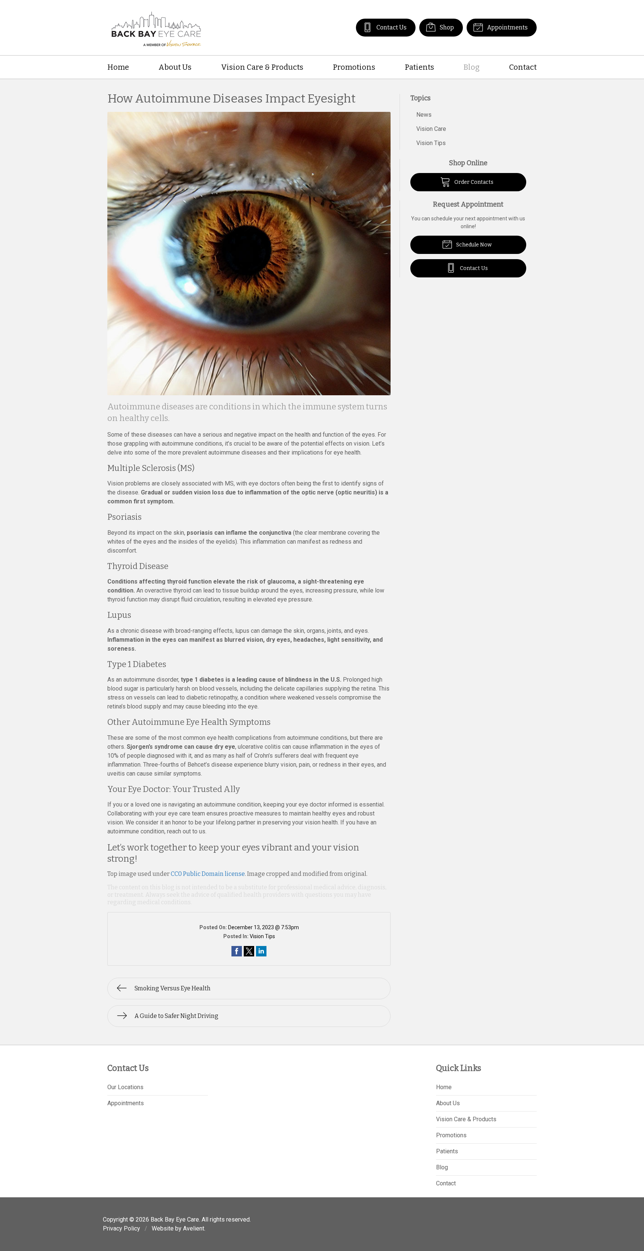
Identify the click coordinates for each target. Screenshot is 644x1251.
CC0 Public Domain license (208, 873)
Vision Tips (262, 936)
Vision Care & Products (262, 67)
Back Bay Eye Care (175, 1219)
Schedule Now (473, 245)
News (424, 114)
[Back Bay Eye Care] (156, 27)
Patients (419, 67)
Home (118, 67)
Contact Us (391, 27)
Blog (472, 67)
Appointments (507, 27)
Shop (446, 27)
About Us (175, 67)
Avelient (193, 1228)
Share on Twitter (249, 951)
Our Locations (125, 1087)
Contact (523, 67)
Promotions (354, 67)
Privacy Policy (121, 1228)
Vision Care (431, 128)
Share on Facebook (236, 951)
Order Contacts (473, 182)
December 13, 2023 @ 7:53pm (263, 927)
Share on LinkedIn (261, 951)
